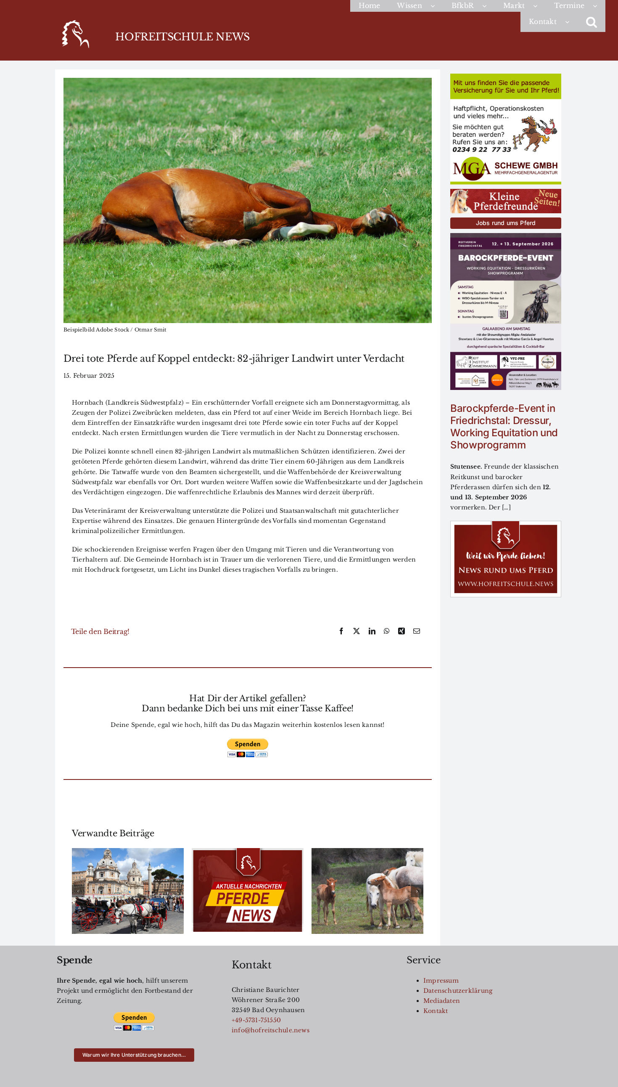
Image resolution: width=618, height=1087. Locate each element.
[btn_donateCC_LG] (247, 741)
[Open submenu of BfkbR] (488, 6)
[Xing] (401, 631)
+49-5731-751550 (256, 1020)
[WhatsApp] (387, 631)
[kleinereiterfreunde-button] (505, 192)
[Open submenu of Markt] (539, 6)
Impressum (441, 980)
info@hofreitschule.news (270, 1030)
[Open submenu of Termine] (599, 6)
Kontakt (435, 1011)
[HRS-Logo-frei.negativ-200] (75, 21)
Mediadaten (441, 1001)
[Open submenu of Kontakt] (571, 22)
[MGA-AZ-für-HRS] (505, 76)
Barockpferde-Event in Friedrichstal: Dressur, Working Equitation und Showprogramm (504, 426)
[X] (356, 631)
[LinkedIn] (372, 631)
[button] (591, 22)
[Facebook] (341, 631)
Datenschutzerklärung (457, 990)
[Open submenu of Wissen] (436, 6)
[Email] (416, 631)
